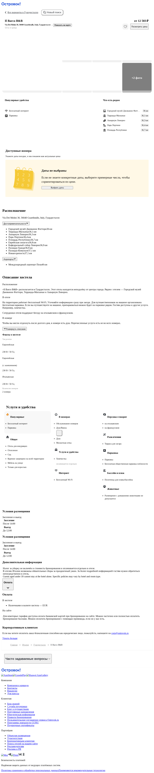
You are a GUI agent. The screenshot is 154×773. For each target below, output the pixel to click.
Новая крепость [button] (16, 253)
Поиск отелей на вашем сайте (22, 743)
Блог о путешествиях (18, 709)
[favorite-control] (125, 27)
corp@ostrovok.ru (120, 633)
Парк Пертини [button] (15, 237)
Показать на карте (62, 25)
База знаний (13, 703)
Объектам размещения (18, 735)
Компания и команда (18, 685)
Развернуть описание (16, 329)
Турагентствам (14, 738)
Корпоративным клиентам (20, 741)
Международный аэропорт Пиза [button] (25, 264)
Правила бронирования (19, 717)
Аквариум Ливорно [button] (18, 234)
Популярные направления (20, 712)
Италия (25, 645)
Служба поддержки (17, 706)
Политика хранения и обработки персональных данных (30, 770)
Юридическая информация (21, 714)
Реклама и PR (14, 749)
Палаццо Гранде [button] (16, 248)
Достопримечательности (15, 224)
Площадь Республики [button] (19, 240)
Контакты (12, 688)
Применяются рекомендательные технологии (82, 770)
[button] (32, 63)
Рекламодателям (15, 746)
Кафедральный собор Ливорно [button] (24, 245)
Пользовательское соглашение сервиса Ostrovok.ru (33, 720)
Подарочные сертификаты (20, 725)
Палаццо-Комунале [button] (18, 250)
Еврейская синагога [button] (18, 242)
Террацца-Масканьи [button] (18, 231)
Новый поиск (54, 12)
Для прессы (13, 693)
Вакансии (12, 691)
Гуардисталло (40, 645)
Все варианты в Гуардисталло (23, 12)
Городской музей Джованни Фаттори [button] (27, 229)
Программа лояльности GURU (23, 722)
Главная (13, 645)
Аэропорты (9, 259)
